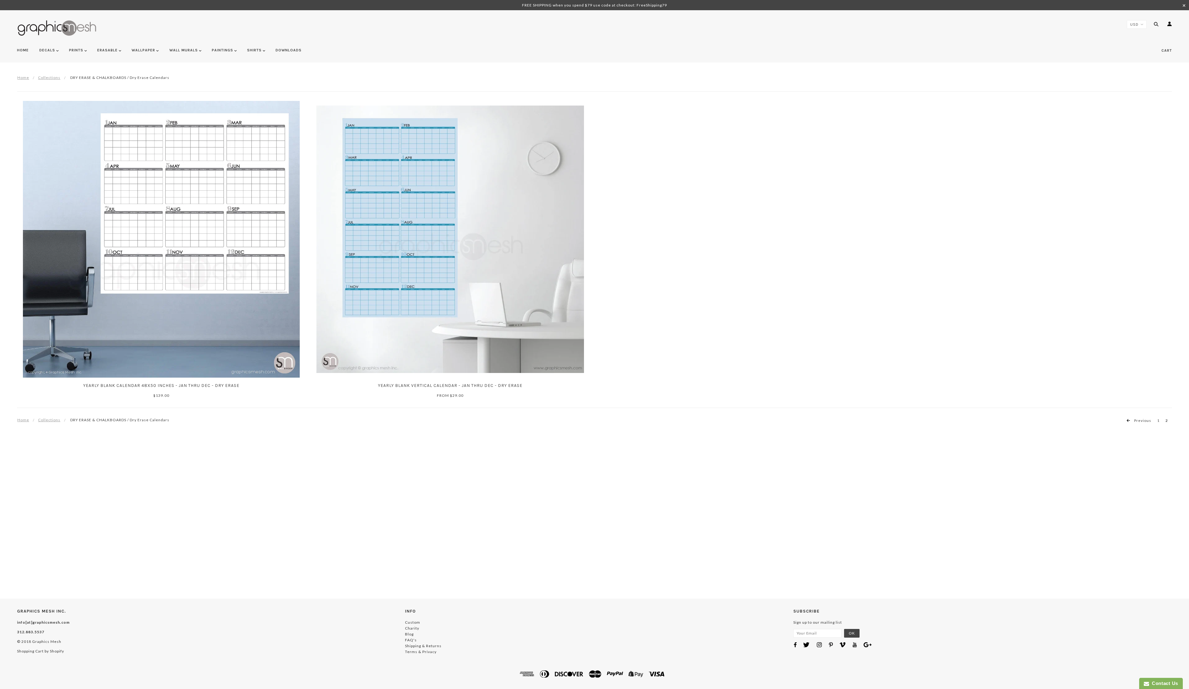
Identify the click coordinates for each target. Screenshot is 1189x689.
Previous (1142, 420)
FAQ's (411, 640)
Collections (49, 77)
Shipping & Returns (423, 646)
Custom (412, 622)
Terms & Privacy (421, 651)
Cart (1166, 50)
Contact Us (1163, 683)
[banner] (57, 28)
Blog (409, 634)
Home (23, 77)
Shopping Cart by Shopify (40, 651)
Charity (412, 628)
